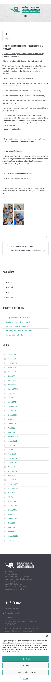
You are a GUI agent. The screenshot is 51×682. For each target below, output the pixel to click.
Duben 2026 (12, 367)
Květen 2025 (12, 415)
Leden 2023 (12, 527)
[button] (47, 636)
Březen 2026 (12, 372)
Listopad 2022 (13, 536)
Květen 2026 (12, 363)
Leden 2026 (12, 380)
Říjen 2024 (11, 445)
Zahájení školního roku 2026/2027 (18, 318)
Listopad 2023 (13, 488)
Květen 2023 (12, 510)
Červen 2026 (12, 359)
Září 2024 (11, 450)
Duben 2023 (12, 514)
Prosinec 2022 (13, 532)
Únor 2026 (11, 376)
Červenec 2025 (13, 406)
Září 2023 (11, 497)
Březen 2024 (12, 471)
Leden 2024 (12, 480)
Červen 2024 (12, 458)
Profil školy (9, 617)
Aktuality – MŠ (7, 298)
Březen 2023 (12, 519)
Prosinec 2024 (13, 437)
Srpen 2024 (12, 454)
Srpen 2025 (12, 402)
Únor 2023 (11, 523)
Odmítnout (26, 666)
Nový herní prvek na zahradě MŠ (17, 326)
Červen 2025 (12, 411)
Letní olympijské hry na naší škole (26, 250)
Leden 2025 (12, 432)
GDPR (25, 679)
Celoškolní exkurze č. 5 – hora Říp (18, 322)
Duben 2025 (12, 419)
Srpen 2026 (12, 355)
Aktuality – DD (7, 282)
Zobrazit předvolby (25, 672)
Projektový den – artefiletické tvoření (19, 331)
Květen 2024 (12, 463)
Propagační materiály (12, 613)
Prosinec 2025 (13, 385)
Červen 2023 (12, 506)
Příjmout (25, 659)
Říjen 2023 (11, 493)
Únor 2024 (11, 475)
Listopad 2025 (13, 389)
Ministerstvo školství (12, 609)
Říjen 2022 (11, 540)
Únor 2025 (11, 428)
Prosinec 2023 (13, 484)
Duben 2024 (12, 467)
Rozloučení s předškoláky (21, 247)
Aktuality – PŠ (7, 287)
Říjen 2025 (11, 393)
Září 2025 (11, 398)
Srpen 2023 (12, 501)
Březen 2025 (12, 424)
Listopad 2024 (13, 441)
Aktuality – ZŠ (7, 293)
